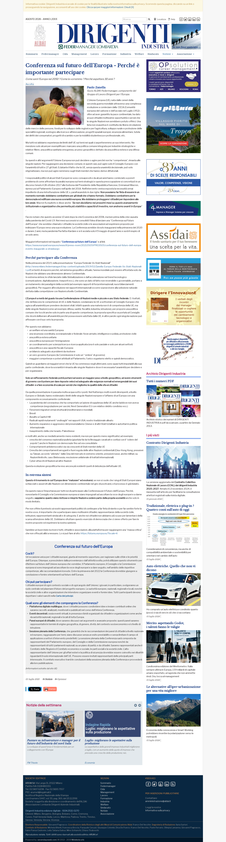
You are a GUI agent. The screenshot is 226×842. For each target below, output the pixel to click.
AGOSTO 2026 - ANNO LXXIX (41, 19)
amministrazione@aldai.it (158, 801)
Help (172, 19)
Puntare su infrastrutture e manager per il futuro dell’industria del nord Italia (53, 742)
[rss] (198, 19)
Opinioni (61, 679)
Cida (65, 54)
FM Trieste (32, 762)
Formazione (109, 54)
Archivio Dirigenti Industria (165, 374)
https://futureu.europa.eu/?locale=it (99, 533)
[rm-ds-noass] (186, 36)
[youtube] (190, 19)
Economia (90, 762)
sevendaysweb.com (47, 839)
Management (79, 54)
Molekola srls (78, 839)
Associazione (185, 54)
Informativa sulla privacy (157, 810)
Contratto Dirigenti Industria (167, 442)
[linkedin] (194, 19)
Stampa (52, 689)
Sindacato (153, 54)
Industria (125, 54)
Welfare (139, 54)
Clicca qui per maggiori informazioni (105, 7)
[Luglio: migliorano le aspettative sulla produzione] (113, 724)
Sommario (32, 54)
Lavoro (95, 54)
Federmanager (50, 54)
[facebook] (181, 19)
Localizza (161, 19)
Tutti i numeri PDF (160, 381)
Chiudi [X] (129, 7)
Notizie (167, 54)
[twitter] (185, 19)
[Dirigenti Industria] (113, 36)
